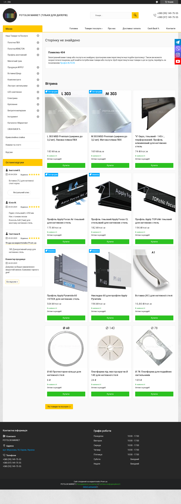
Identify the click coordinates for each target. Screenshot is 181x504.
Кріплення (12, 104)
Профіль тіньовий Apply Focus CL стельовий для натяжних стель (109, 221)
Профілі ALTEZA (67, 63)
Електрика (12, 98)
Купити (66, 165)
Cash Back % (153, 28)
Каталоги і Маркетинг (18, 123)
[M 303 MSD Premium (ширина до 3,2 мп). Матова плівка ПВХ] (110, 111)
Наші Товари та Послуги (17, 36)
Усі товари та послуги (58, 406)
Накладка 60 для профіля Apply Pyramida (109, 297)
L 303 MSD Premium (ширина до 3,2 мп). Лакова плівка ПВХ (64, 138)
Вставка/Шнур (14, 73)
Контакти (170, 28)
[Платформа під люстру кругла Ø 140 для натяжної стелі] (110, 347)
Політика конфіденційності (109, 484)
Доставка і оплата (132, 28)
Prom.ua (104, 482)
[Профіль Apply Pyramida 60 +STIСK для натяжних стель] (66, 270)
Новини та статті (13, 145)
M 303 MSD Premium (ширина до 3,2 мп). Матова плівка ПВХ (109, 138)
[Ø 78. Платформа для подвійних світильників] (154, 347)
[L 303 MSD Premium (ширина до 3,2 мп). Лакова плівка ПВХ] (66, 111)
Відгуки (9, 152)
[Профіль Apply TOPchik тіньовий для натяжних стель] (154, 194)
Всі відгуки (11, 282)
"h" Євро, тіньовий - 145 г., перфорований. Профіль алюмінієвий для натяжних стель (150, 141)
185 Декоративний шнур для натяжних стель (22, 250)
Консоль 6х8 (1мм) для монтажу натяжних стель (21, 221)
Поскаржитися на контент (87, 484)
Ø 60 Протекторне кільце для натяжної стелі (64, 373)
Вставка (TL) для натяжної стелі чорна (21, 182)
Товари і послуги (93, 28)
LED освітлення (15, 92)
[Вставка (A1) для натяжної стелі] (154, 270)
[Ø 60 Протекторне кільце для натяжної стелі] (66, 347)
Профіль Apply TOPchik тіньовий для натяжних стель (153, 221)
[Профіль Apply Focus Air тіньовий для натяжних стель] (66, 194)
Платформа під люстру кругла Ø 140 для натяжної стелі (109, 373)
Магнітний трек (15, 61)
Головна (74, 28)
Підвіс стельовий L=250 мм (21, 213)
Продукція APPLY (16, 67)
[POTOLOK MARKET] (10, 15)
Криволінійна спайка (15, 137)
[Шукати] (135, 15)
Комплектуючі (14, 80)
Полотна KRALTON (16, 49)
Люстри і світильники (17, 86)
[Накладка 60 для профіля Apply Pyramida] (110, 270)
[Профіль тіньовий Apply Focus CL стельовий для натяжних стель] (110, 194)
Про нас (112, 28)
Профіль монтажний (17, 55)
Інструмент (13, 117)
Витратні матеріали (17, 110)
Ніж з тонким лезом (18, 216)
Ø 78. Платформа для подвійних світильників (153, 373)
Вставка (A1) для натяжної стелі (153, 295)
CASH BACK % (14, 129)
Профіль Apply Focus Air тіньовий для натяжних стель (65, 221)
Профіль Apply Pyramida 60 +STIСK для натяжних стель (63, 297)
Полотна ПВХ (14, 42)
